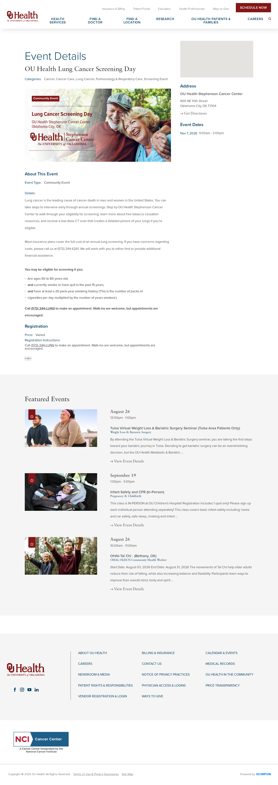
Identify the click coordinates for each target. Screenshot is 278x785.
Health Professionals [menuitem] (192, 9)
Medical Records (220, 664)
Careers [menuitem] (255, 19)
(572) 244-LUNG (43, 308)
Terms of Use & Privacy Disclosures (96, 774)
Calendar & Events (222, 653)
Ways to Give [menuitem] (221, 9)
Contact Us (152, 664)
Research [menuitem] (165, 19)
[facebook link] (14, 689)
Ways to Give (152, 696)
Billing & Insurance (158, 653)
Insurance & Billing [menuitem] (113, 9)
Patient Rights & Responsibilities (105, 685)
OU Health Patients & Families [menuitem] (211, 20)
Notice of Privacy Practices (166, 675)
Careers (85, 664)
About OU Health (92, 653)
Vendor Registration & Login (102, 696)
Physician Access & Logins (164, 685)
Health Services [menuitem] (58, 20)
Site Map (127, 774)
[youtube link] (29, 689)
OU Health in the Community (229, 675)
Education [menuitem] (164, 9)
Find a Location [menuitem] (132, 20)
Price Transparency (223, 685)
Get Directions (195, 113)
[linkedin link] (36, 689)
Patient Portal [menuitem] (141, 9)
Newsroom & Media (94, 675)
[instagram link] (22, 689)
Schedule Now (253, 8)
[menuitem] (269, 18)
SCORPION (263, 774)
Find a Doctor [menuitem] (95, 20)
